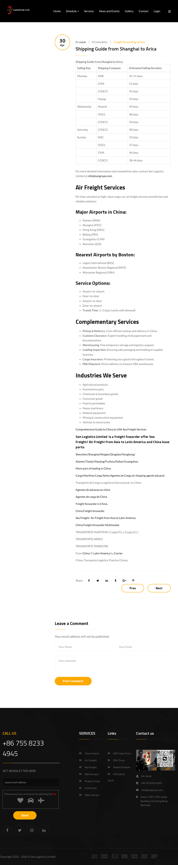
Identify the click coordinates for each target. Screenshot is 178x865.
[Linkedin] (44, 830)
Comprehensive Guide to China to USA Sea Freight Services (111, 429)
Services (89, 11)
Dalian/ (119, 461)
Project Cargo (92, 781)
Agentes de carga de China (91, 496)
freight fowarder (127, 436)
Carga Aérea (102, 475)
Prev (133, 588)
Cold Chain (91, 788)
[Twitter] (19, 830)
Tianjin (90, 461)
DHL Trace (119, 760)
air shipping (139, 475)
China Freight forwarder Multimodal (97, 525)
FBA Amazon (92, 774)
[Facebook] (7, 830)
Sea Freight (82, 517)
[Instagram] (32, 830)
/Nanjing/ (99, 461)
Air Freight (97, 441)
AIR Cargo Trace (122, 753)
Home (57, 11)
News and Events (109, 11)
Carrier (118, 553)
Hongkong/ (128, 454)
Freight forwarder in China (91, 503)
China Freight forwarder (90, 511)
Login (157, 11)
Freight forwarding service (129, 42)
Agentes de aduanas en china (93, 489)
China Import (92, 753)
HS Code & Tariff (116, 777)
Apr (62, 42)
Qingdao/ (116, 454)
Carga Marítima (85, 475)
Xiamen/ (81, 461)
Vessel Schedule (121, 767)
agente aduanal (155, 475)
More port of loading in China (93, 468)
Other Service (92, 794)
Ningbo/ (105, 454)
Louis (82, 42)
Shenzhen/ (82, 454)
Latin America (102, 553)
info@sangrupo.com (100, 176)
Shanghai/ (94, 454)
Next (159, 588)
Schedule (71, 11)
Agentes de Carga (120, 475)
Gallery (129, 11)
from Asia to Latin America (126, 441)
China (86, 553)
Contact (143, 11)
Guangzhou (131, 461)
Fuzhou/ (110, 461)
